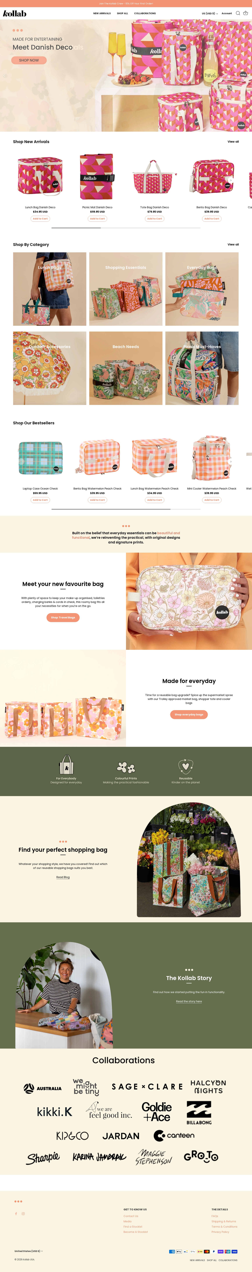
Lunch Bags (49, 267)
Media (127, 1221)
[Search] (238, 13)
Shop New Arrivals (31, 141)
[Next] (247, 75)
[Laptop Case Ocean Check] (40, 458)
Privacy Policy (220, 1232)
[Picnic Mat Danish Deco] (97, 176)
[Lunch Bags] (49, 289)
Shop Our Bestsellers (33, 423)
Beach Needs (126, 346)
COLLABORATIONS (145, 13)
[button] (21, 180)
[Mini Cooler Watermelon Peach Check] (212, 458)
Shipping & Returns (224, 1221)
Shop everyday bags (189, 714)
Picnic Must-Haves (202, 346)
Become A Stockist (136, 1232)
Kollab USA (28, 1259)
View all (233, 142)
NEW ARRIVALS (102, 13)
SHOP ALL (122, 13)
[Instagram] (23, 1213)
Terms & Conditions (224, 1226)
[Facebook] (16, 1213)
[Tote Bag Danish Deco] (154, 176)
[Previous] (4, 75)
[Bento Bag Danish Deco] (212, 176)
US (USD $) (208, 13)
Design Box (52, 1259)
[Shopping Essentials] (125, 289)
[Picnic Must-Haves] (202, 368)
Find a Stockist (133, 1226)
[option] (126, 75)
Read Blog (63, 877)
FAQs (215, 1216)
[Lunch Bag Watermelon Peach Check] (154, 458)
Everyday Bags (202, 267)
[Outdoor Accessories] (49, 368)
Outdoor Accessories (50, 346)
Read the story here (189, 1001)
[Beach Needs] (125, 368)
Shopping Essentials (126, 267)
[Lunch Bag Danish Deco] (40, 176)
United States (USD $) (27, 1251)
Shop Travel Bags (63, 617)
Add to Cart (40, 218)
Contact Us (131, 1216)
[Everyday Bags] (202, 289)
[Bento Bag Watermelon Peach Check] (97, 458)
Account (227, 13)
